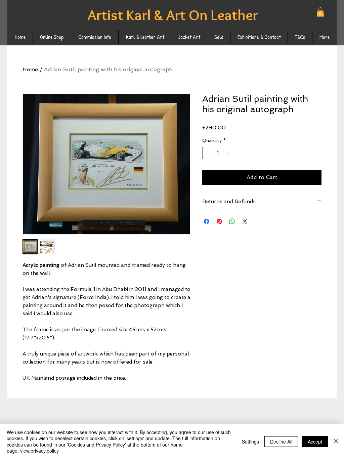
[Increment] (228, 153)
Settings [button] (250, 441)
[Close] (336, 441)
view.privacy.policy (39, 450)
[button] (320, 11)
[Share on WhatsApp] (232, 221)
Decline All (281, 441)
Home (30, 69)
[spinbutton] (218, 153)
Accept (315, 441)
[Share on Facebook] (207, 221)
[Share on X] (245, 221)
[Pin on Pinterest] (219, 221)
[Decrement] (207, 153)
